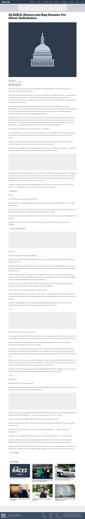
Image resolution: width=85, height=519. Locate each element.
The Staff (50, 517)
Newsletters (44, 517)
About (43, 513)
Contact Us (51, 513)
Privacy (50, 515)
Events (43, 515)
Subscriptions (58, 517)
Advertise (57, 513)
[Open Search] (82, 2)
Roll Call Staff (12, 80)
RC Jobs (57, 515)
